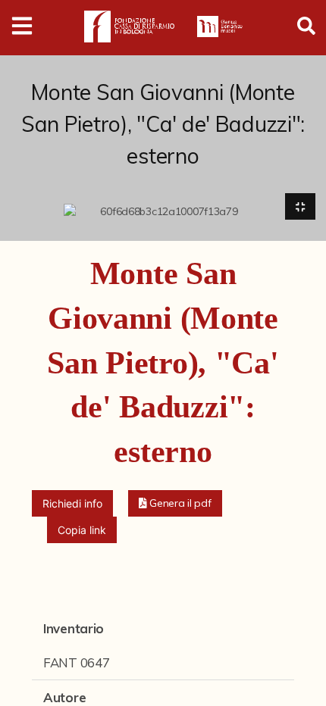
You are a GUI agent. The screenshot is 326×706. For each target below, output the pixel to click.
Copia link (82, 529)
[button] (175, 503)
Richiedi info (72, 503)
